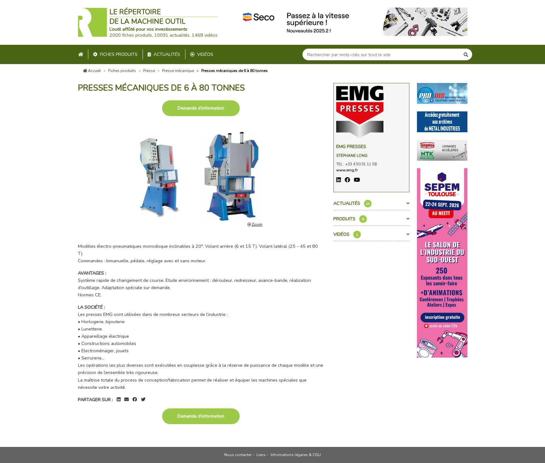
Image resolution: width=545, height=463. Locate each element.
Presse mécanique (178, 70)
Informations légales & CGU (296, 454)
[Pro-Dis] (442, 93)
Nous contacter (237, 454)
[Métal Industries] (442, 121)
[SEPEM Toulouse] (442, 262)
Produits (348, 219)
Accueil (94, 70)
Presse (149, 70)
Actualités (167, 54)
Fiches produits (119, 54)
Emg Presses (351, 146)
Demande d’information (201, 108)
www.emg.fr (347, 170)
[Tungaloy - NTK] (442, 149)
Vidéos (205, 54)
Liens (261, 454)
